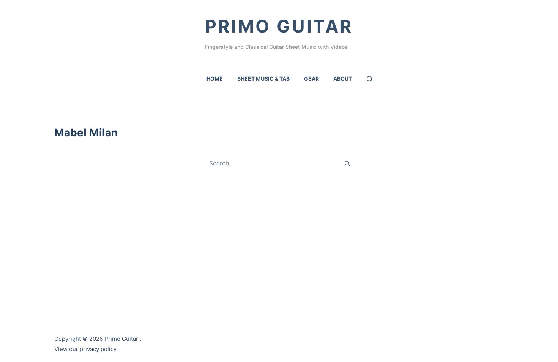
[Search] (369, 79)
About (342, 78)
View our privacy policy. (86, 349)
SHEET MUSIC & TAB (263, 78)
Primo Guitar (279, 26)
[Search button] (347, 163)
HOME (214, 78)
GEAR (311, 78)
